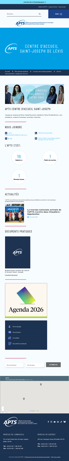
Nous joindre (62, 7)
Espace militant (52, 7)
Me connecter (53, 364)
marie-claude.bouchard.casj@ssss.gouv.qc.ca (16, 134)
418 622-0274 (44, 446)
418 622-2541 (44, 444)
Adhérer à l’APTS (42, 7)
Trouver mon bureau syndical (42, 71)
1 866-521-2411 (18, 446)
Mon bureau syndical (21, 71)
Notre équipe (17, 326)
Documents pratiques (20, 343)
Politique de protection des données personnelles (37, 457)
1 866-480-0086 (19, 448)
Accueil (7, 71)
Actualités (16, 338)
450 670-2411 (10, 446)
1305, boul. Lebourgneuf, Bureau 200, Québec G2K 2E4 (51, 439)
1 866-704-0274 (53, 446)
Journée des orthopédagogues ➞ (34, 2)
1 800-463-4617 (52, 444)
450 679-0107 (10, 448)
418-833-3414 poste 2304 (45, 133)
